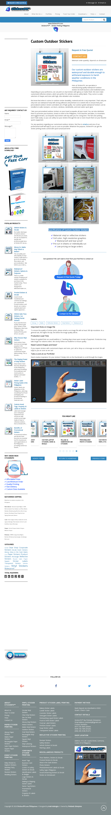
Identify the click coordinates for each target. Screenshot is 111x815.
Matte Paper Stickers (9, 738)
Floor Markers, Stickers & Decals (51, 758)
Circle (6, 548)
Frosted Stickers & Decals (49, 760)
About (26, 14)
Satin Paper (23, 559)
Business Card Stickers (27, 764)
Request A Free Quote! (82, 50)
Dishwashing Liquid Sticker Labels (51, 718)
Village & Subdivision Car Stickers (58, 442)
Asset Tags (26, 760)
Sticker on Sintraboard (47, 775)
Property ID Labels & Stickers (28, 794)
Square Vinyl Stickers (26, 740)
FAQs (6, 718)
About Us (8, 710)
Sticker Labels (20, 561)
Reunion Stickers (10, 772)
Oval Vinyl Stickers (28, 732)
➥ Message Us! (91, 3)
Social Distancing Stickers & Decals (52, 772)
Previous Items (98, 458)
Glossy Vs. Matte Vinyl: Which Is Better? (20, 249)
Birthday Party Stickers (10, 768)
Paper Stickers (14, 554)
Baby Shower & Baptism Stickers (10, 764)
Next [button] (103, 434)
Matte (42, 323)
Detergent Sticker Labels (48, 716)
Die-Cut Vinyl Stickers (26, 718)
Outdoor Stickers (28, 729)
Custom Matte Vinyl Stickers (96, 441)
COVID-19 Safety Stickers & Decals (28, 769)
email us (86, 124)
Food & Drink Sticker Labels (49, 721)
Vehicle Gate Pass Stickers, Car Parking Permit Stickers (20, 317)
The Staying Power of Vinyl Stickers (20, 360)
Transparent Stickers (13, 563)
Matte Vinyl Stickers (29, 727)
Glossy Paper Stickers (9, 733)
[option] (40, 434)
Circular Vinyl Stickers (26, 711)
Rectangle (15, 557)
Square (7, 561)
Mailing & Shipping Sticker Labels (28, 782)
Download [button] (82, 14)
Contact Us (79, 56)
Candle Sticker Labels (47, 711)
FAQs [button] (93, 14)
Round (15, 559)
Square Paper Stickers (9, 750)
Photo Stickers (45, 765)
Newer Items (38, 458)
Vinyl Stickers (66, 323)
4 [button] (70, 451)
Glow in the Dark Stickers (48, 763)
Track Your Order (69, 14)
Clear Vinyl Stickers (28, 715)
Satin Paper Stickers (11, 746)
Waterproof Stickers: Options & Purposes (20, 271)
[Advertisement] (16, 71)
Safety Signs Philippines (48, 770)
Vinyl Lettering (27, 744)
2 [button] (64, 451)
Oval (6, 554)
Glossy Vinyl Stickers (29, 722)
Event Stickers (22, 550)
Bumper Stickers (45, 740)
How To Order (10, 713)
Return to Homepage (67, 458)
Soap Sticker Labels (46, 728)
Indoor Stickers (27, 725)
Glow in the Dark (16, 552)
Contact (102, 14)
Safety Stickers (45, 743)
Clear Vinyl (13, 547)
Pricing (57, 14)
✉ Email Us (102, 3)
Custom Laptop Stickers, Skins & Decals (40, 442)
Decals (14, 550)
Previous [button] (33, 434)
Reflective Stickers (52, 323)
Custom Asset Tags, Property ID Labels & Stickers (20, 406)
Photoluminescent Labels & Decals (52, 768)
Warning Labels (45, 748)
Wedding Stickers (10, 775)
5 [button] (73, 451)
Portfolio (49, 14)
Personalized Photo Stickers (77, 441)
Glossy (34, 323)
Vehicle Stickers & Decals (48, 745)
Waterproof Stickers (29, 746)
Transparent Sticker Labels (49, 730)
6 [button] (77, 451)
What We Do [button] (36, 14)
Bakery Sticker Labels (47, 708)
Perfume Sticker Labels (48, 725)
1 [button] (60, 451)
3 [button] (67, 451)
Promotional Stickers (26, 790)
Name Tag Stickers (28, 786)
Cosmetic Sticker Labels (48, 713)
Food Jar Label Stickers (48, 723)
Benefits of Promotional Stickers (18, 430)
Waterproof (77, 323)
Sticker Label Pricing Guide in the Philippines (21, 383)
